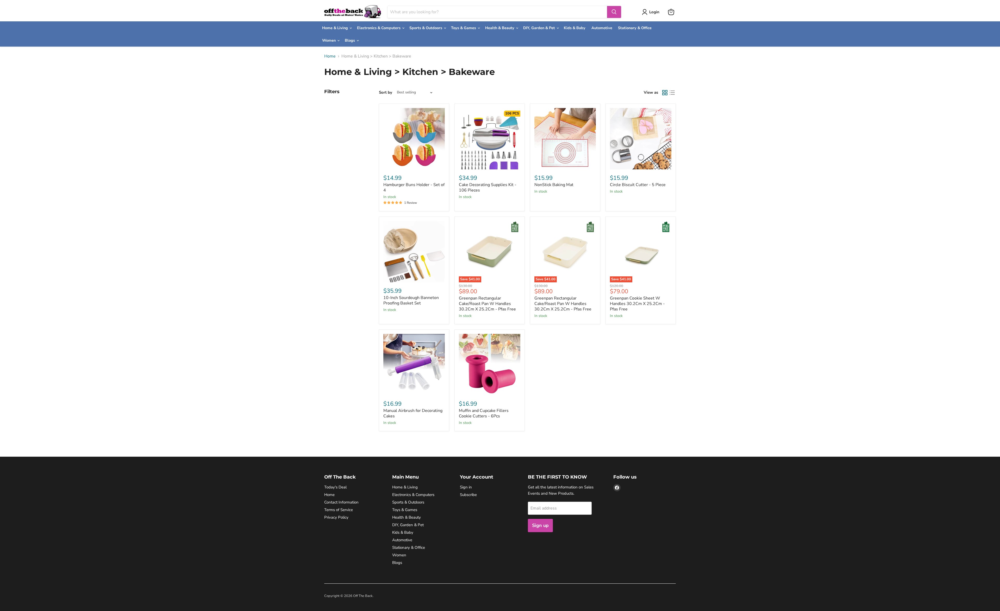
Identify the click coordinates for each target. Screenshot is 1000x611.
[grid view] (664, 92)
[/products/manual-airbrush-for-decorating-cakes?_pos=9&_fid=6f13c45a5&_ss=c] (414, 364)
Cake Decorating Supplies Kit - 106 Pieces (487, 187)
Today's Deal (335, 487)
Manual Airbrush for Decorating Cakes (412, 413)
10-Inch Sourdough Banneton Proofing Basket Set (411, 300)
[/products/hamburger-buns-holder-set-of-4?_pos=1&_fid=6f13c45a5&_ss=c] (414, 138)
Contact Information (341, 502)
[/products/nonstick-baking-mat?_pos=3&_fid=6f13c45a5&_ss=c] (565, 138)
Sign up (540, 525)
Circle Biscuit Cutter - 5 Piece (638, 185)
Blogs (350, 40)
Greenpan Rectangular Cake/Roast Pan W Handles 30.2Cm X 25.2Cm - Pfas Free (487, 303)
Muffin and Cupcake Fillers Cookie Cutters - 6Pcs (484, 413)
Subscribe (468, 494)
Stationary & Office (635, 27)
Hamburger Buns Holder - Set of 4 (414, 187)
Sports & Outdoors (426, 27)
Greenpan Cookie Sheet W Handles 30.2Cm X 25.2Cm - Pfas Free (637, 303)
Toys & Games (464, 27)
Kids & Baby (574, 27)
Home (330, 56)
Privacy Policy (336, 517)
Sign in (466, 487)
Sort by (385, 92)
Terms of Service (338, 509)
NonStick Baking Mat (553, 185)
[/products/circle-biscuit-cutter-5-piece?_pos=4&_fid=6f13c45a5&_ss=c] (640, 138)
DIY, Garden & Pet (539, 27)
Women (329, 40)
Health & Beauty (500, 27)
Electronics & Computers (379, 27)
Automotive (601, 27)
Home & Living (335, 27)
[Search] (614, 12)
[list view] (672, 92)
